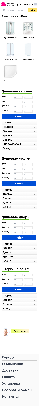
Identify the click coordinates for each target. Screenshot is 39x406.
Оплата (8, 377)
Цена (4, 96)
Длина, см (6, 106)
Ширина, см (5, 101)
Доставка (10, 370)
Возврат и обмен (17, 390)
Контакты (10, 396)
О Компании (12, 364)
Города (8, 357)
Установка (11, 383)
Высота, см (5, 111)
